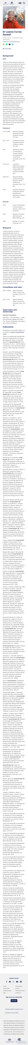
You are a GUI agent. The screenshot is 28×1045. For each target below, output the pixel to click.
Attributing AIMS (9, 1009)
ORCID (4, 44)
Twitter (12, 44)
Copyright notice (18, 1009)
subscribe (14, 1000)
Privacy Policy (14, 1012)
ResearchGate (6, 44)
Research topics (7, 990)
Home (4, 986)
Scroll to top (21, 1042)
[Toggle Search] (24, 3)
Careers (17, 988)
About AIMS (6, 988)
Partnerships (18, 986)
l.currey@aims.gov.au (15, 41)
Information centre (20, 990)
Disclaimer (7, 1012)
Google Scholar (9, 44)
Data (4, 992)
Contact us (18, 992)
